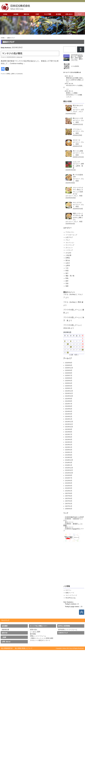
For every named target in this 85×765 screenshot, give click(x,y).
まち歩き (68, 253)
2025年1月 (68, 388)
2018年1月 (68, 465)
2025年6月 (68, 378)
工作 (67, 268)
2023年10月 (69, 427)
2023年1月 (68, 447)
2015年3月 (68, 488)
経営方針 (74, 80)
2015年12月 (69, 468)
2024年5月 (68, 409)
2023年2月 (68, 444)
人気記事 (68, 255)
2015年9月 (68, 475)
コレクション (70, 242)
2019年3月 (68, 457)
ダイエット (69, 247)
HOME (3, 38)
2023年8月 (68, 432)
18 (71, 347)
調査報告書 (5, 629)
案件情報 (33, 634)
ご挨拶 (4, 637)
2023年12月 (69, 421)
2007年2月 (68, 503)
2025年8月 (68, 373)
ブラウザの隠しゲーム (71, 310)
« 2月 (71, 355)
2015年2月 (68, 491)
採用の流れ (33, 629)
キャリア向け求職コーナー (38, 626)
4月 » (76, 355)
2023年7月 (68, 434)
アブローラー (70, 232)
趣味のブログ (11, 38)
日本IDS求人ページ (72, 95)
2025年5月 (68, 380)
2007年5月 (68, 496)
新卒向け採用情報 (64, 626)
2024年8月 (68, 401)
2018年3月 (68, 462)
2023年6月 (68, 437)
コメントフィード (71, 595)
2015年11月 (69, 470)
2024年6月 (68, 406)
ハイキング (69, 250)
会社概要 (75, 78)
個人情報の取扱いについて (23, 648)
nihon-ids (19, 57)
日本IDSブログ (63, 633)
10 (68, 344)
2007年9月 (68, 493)
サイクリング (70, 245)
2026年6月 (68, 365)
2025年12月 (69, 368)
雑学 (67, 281)
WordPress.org (70, 598)
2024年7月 (68, 404)
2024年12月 (69, 391)
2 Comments (19, 73)
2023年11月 (69, 424)
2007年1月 (68, 506)
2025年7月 (68, 375)
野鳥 (67, 278)
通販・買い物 (70, 276)
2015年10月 (69, 473)
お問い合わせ (6, 641)
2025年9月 (68, 370)
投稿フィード (70, 593)
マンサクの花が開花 (12, 53)
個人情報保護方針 (7, 648)
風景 (67, 286)
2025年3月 (68, 386)
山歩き (68, 263)
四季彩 (8, 73)
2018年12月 (69, 460)
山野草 (13, 73)
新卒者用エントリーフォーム (67, 629)
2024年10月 (69, 396)
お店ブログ (69, 237)
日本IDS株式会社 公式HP (74, 517)
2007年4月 (68, 498)
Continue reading (17, 63)
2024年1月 (68, 419)
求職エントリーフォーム (38, 636)
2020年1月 (68, 452)
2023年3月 (68, 442)
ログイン (68, 590)
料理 (67, 270)
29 (83, 350)
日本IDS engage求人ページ (73, 529)
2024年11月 (69, 393)
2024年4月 (68, 411)
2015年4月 (68, 485)
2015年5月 (68, 483)
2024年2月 (68, 416)
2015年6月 (68, 480)
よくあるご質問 (35, 632)
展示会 (68, 260)
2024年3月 (68, 414)
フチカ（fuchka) (69, 294)
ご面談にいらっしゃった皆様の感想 (41, 638)
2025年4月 (68, 383)
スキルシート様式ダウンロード (40, 640)
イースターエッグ (71, 235)
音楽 (67, 283)
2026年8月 (68, 362)
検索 (80, 49)
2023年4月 (68, 439)
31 (68, 352)
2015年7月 (68, 478)
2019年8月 (68, 455)
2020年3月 (68, 450)
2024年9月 (68, 398)
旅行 (67, 273)
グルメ (68, 240)
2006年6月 (68, 508)
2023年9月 (68, 429)
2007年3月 (68, 501)
